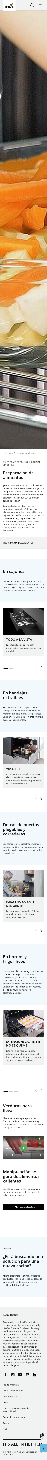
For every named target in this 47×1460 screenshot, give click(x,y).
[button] (36, 667)
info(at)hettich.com (19, 1285)
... (10, 453)
